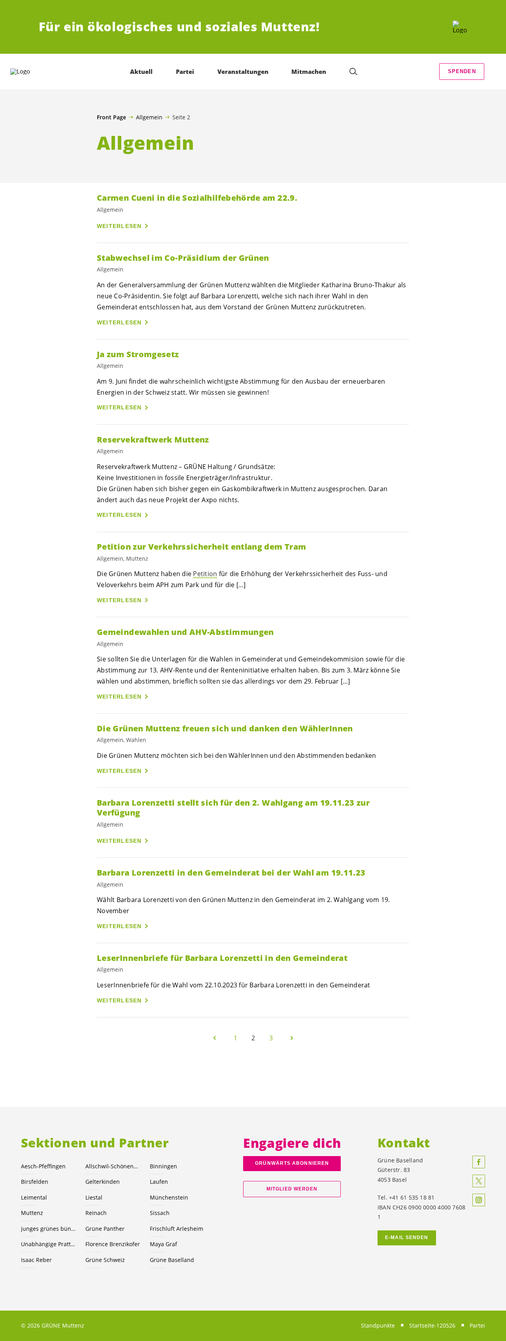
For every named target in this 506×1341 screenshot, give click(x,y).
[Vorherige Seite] (214, 1038)
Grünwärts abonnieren (292, 1163)
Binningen (163, 1166)
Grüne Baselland (172, 1260)
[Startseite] (460, 27)
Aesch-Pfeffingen (43, 1166)
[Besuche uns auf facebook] (478, 1162)
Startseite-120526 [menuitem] (432, 1325)
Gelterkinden (102, 1181)
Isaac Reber (36, 1260)
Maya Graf (163, 1244)
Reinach (96, 1213)
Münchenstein (169, 1197)
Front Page (111, 117)
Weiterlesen (119, 226)
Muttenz (32, 1213)
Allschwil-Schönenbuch (112, 1166)
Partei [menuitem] (185, 71)
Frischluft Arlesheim (176, 1228)
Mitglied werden (291, 1189)
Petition (205, 573)
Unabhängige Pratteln (48, 1244)
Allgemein (149, 117)
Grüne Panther (105, 1228)
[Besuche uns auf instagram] (478, 1200)
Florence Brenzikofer (112, 1244)
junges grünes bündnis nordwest (48, 1228)
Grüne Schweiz (105, 1260)
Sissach (160, 1213)
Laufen (159, 1181)
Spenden (462, 71)
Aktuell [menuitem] (141, 71)
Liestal (93, 1197)
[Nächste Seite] (292, 1038)
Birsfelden (34, 1181)
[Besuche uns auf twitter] (478, 1181)
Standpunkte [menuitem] (378, 1325)
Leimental (34, 1197)
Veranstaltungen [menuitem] (242, 71)
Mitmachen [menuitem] (308, 71)
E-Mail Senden (406, 1237)
